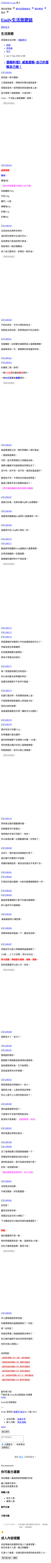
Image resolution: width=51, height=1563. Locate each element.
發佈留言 (5, 1447)
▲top (3, 1427)
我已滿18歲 (6, 1558)
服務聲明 (28, 1527)
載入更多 (5, 1432)
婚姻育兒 (22, 40)
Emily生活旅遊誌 (17, 20)
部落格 (9, 48)
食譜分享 (21, 1419)
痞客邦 (16, 1412)
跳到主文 (5, 27)
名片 (8, 51)
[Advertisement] (25, 132)
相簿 (8, 45)
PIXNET (12, 1524)
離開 (15, 1558)
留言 (22, 1412)
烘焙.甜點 (21, 1422)
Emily (3, 1397)
